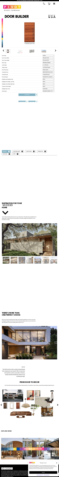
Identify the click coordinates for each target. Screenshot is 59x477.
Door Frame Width (5, 57)
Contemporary (16, 151)
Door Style (4, 55)
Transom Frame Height (6, 86)
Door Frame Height (5, 60)
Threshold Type (5, 74)
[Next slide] (55, 51)
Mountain (5, 154)
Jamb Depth (4, 65)
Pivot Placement (5, 69)
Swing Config (4, 67)
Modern (4, 151)
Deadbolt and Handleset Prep (7, 79)
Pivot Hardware (5, 76)
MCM (14, 154)
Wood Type (4, 62)
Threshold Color (5, 72)
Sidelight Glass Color (6, 88)
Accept (43, 472)
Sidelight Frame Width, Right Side (8, 84)
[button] (56, 462)
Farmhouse (40, 151)
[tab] (6, 151)
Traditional (29, 151)
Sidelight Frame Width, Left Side (8, 81)
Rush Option (4, 91)
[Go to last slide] (4, 51)
